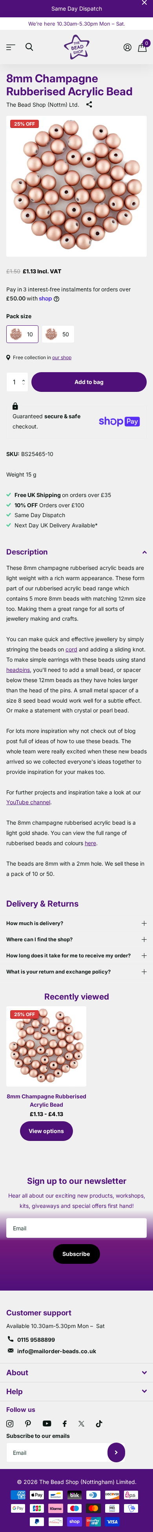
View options (46, 1131)
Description (27, 551)
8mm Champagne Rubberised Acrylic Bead (46, 1100)
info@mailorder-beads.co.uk (56, 1351)
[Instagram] (9, 1423)
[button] (25, 375)
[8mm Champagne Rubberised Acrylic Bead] (46, 1046)
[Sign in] (127, 47)
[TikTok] (99, 1423)
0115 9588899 (36, 1339)
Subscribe (76, 1253)
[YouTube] (47, 1423)
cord (71, 649)
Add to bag (89, 381)
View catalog (12, 47)
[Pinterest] (28, 1423)
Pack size (18, 316)
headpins (18, 669)
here (90, 843)
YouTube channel (28, 802)
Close (144, 2)
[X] (81, 1423)
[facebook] (65, 1424)
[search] (29, 47)
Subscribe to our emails (38, 1435)
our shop (61, 357)
